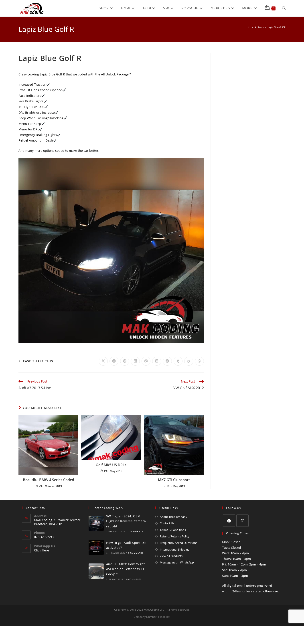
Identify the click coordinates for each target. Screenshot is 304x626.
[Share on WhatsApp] (199, 361)
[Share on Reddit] (167, 361)
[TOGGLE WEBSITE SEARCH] (284, 8)
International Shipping (174, 549)
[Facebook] (229, 521)
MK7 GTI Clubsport (174, 479)
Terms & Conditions (173, 530)
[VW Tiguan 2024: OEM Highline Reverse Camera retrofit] (96, 523)
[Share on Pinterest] (124, 361)
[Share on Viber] (146, 361)
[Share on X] (103, 361)
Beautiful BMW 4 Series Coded (48, 479)
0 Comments (135, 531)
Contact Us (167, 523)
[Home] (249, 27)
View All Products (171, 556)
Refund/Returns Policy (174, 536)
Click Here (41, 550)
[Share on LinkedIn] (135, 361)
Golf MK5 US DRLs (111, 464)
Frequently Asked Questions (178, 543)
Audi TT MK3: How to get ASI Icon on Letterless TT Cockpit (125, 569)
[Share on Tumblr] (178, 361)
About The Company (173, 517)
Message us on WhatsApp (177, 562)
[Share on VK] (156, 361)
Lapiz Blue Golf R (277, 27)
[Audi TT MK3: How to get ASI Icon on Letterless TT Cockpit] (96, 571)
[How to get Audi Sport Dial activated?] (96, 547)
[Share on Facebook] (113, 361)
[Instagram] (242, 521)
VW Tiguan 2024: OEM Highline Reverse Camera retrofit (126, 521)
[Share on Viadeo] (188, 361)
